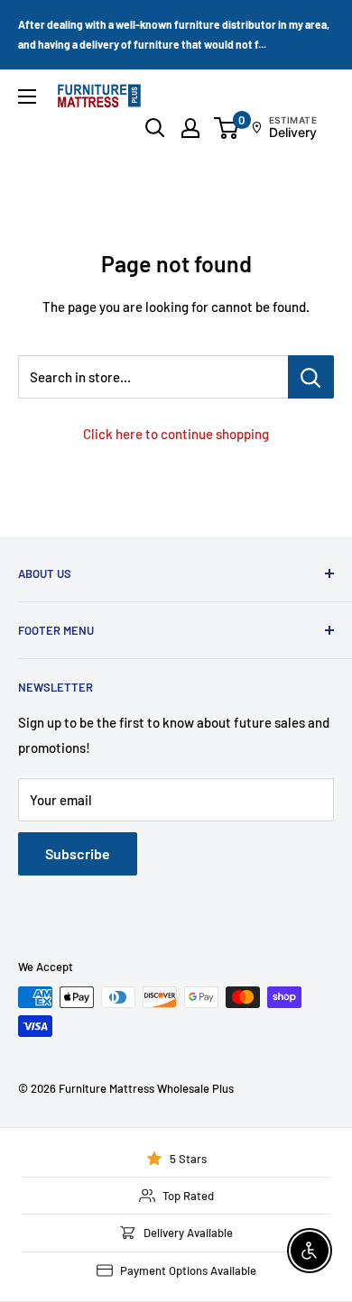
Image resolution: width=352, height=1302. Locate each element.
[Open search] (155, 128)
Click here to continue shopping (176, 434)
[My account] (190, 128)
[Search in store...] (311, 377)
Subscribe (77, 853)
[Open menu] (27, 96)
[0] (227, 128)
